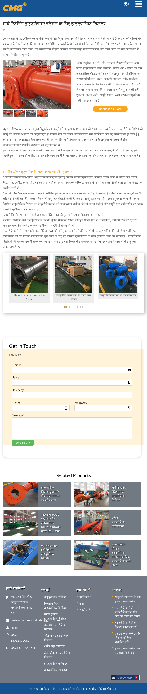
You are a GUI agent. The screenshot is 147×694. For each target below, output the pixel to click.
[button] (65, 307)
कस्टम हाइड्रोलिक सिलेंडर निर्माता (97, 689)
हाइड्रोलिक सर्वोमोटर (56, 663)
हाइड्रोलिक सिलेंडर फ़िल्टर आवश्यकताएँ (126, 625)
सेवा (81, 603)
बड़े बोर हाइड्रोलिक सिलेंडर (55, 627)
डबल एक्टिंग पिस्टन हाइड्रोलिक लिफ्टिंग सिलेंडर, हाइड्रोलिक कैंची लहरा (121, 555)
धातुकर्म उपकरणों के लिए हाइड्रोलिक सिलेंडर (128, 599)
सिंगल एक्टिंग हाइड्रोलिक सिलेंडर (55, 605)
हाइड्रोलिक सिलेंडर (55, 597)
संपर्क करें (84, 610)
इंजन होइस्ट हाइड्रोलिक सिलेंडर (57, 655)
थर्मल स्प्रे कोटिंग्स (54, 646)
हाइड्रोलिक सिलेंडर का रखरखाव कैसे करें (127, 650)
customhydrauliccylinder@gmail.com (35, 620)
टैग (114, 689)
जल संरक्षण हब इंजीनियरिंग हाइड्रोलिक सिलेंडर (49, 552)
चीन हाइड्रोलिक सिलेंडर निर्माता (43, 689)
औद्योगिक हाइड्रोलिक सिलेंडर (56, 637)
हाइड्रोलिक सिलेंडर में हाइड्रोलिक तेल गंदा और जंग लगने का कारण (127, 612)
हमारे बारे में (85, 597)
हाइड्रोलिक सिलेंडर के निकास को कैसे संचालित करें (127, 638)
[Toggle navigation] (138, 4)
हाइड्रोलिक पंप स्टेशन (56, 669)
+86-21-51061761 (23, 648)
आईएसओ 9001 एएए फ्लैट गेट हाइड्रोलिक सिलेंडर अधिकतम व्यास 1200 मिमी (50, 523)
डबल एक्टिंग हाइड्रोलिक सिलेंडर (55, 616)
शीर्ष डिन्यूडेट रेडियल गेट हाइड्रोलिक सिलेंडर (119, 494)
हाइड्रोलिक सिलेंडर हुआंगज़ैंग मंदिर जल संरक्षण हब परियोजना (50, 494)
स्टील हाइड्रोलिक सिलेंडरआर (118, 522)
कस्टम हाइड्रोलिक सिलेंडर (69, 689)
